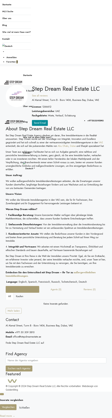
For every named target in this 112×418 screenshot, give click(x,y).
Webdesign (87, 386)
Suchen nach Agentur (19, 368)
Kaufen (19, 296)
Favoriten (12, 61)
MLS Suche (7, 11)
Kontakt (6, 39)
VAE (101, 142)
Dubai (73, 146)
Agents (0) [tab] (56, 289)
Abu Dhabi (63, 146)
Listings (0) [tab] (22, 289)
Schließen (24, 407)
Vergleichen (8, 407)
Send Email (40, 123)
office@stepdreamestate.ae (27, 336)
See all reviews (40, 95)
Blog (4, 25)
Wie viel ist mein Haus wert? (16, 32)
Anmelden (11, 57)
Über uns (6, 18)
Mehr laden (14, 310)
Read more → (7, 416)
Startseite (6, 4)
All (9, 296)
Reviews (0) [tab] (90, 289)
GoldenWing (12, 389)
